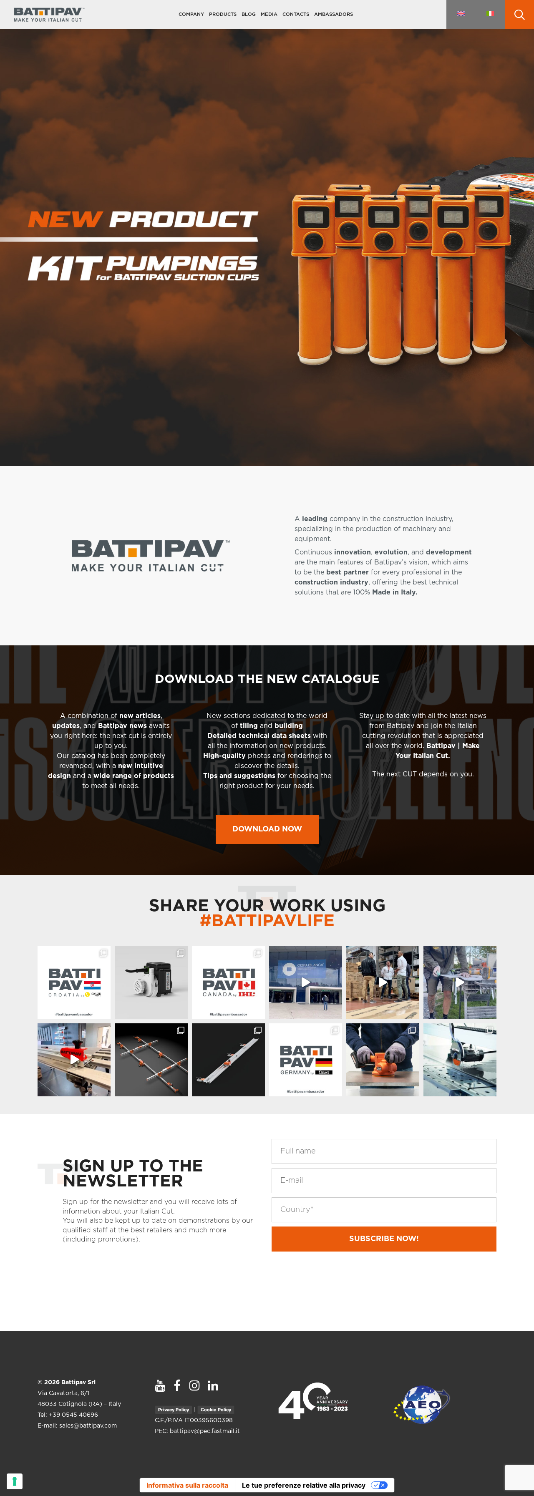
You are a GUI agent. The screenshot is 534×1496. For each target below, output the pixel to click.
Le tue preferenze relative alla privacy (303, 1485)
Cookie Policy (216, 1410)
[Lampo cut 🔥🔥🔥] (74, 1059)
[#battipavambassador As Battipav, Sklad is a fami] (74, 982)
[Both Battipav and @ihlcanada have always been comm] (228, 982)
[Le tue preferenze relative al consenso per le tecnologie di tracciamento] (15, 1481)
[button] (267, 829)
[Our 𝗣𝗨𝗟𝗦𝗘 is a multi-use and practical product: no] (382, 1059)
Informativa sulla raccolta (187, 1485)
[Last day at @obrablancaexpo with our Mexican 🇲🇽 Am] (305, 982)
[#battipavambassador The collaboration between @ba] (305, 1059)
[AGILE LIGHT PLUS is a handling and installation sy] (151, 1059)
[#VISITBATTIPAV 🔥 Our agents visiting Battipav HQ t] (382, 982)
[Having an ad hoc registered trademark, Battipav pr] (151, 982)
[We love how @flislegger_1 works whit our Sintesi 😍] (459, 982)
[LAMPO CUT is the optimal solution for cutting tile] (228, 1059)
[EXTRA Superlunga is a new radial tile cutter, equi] (459, 1059)
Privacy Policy (173, 1410)
